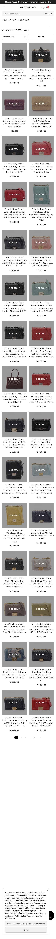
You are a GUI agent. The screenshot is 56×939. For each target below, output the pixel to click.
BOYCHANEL (25, 20)
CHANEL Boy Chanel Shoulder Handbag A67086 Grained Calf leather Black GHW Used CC (41, 674)
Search (49, 917)
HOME (4, 20)
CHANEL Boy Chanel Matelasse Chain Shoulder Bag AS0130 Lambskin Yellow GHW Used (14, 535)
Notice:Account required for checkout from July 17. (28, 2)
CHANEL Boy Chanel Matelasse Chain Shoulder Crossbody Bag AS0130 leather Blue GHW (41, 214)
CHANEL (13, 20)
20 (35, 737)
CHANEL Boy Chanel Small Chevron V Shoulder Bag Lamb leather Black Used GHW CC (41, 75)
